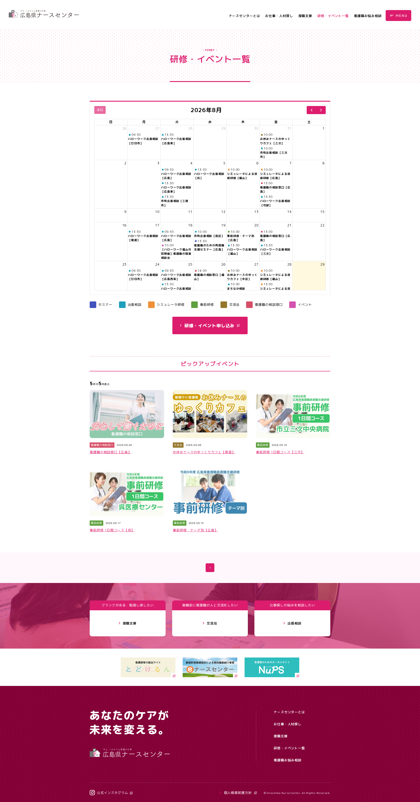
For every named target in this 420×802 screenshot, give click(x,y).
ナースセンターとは (244, 15)
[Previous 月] (311, 110)
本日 (100, 110)
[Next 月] (321, 110)
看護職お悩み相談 (368, 15)
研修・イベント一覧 (333, 15)
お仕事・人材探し (279, 15)
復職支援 (305, 15)
